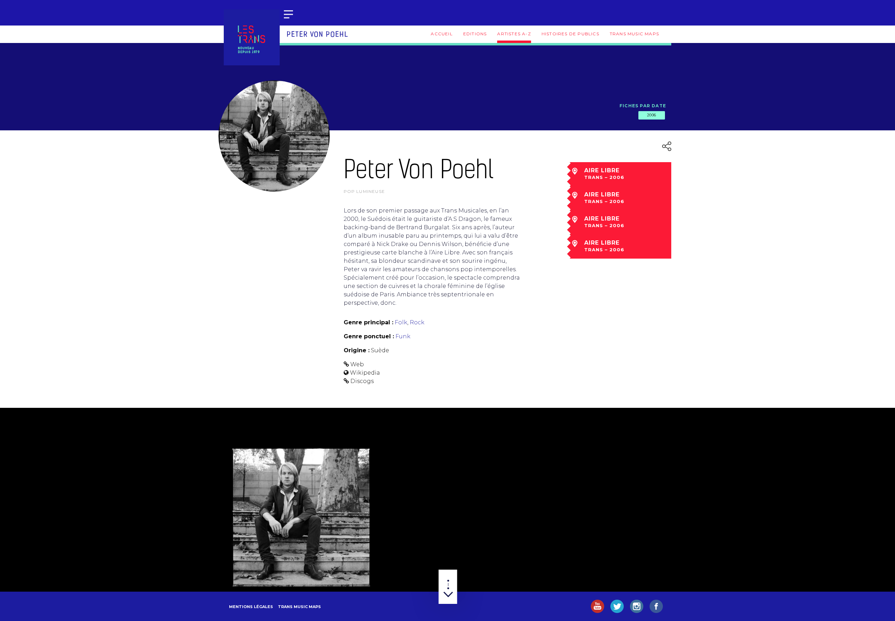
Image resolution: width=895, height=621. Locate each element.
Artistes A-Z (514, 33)
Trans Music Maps (634, 33)
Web (357, 364)
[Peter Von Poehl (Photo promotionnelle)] (301, 517)
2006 (651, 115)
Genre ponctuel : (369, 336)
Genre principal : (368, 322)
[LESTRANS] (252, 37)
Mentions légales (251, 606)
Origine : (357, 350)
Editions (475, 33)
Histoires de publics (570, 33)
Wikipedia (365, 372)
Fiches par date (643, 105)
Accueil (441, 33)
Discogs (362, 381)
